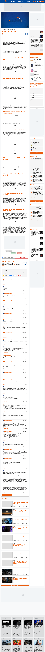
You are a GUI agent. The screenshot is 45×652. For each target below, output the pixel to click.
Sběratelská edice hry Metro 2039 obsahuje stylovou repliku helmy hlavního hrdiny (17, 634)
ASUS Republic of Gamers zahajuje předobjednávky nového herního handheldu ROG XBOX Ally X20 (35, 233)
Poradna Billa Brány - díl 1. (13, 29)
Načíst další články (14, 585)
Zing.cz (32, 252)
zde (14, 264)
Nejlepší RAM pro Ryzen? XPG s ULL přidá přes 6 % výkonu (19, 554)
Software (4, 29)
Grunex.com (32, 235)
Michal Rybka (16, 506)
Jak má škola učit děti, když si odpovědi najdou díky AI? (20, 520)
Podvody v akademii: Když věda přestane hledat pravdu (20, 503)
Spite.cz (32, 246)
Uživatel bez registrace (7, 279)
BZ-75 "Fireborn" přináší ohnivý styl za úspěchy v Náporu (5, 646)
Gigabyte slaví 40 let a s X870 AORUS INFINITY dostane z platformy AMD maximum (20, 562)
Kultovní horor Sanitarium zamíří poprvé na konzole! (5, 634)
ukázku (3, 265)
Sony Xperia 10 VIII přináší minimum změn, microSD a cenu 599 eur (38, 646)
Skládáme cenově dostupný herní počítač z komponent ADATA (20, 528)
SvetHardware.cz (33, 257)
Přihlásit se (42, 1)
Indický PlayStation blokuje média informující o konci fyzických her (27, 633)
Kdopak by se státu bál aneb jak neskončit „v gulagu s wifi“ (19, 545)
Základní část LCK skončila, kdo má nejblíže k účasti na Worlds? (38, 626)
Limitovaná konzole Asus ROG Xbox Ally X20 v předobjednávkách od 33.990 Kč (28, 647)
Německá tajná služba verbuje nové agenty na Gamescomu (28, 630)
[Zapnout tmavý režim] (37, 1)
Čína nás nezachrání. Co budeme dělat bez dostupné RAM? (20, 571)
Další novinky (36, 54)
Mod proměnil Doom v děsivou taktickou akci (16, 646)
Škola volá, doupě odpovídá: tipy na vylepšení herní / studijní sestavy (38, 632)
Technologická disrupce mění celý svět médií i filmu (20, 579)
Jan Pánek (15, 557)
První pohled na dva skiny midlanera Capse (38, 629)
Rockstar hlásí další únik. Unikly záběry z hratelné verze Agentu (6, 626)
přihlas (16, 272)
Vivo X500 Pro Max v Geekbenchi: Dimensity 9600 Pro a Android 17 (38, 650)
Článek (8, 29)
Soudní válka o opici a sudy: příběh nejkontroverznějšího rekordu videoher (20, 537)
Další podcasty (37, 201)
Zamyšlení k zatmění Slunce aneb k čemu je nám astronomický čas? (20, 511)
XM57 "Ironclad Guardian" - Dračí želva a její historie (6, 650)
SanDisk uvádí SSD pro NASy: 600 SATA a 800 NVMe (35, 255)
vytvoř (25, 272)
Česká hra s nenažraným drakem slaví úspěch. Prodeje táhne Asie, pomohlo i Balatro (17, 631)
